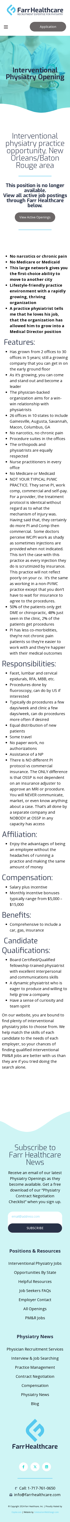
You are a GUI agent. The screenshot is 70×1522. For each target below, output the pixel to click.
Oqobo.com (16, 1512)
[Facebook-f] (23, 1467)
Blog (35, 1403)
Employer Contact (35, 1299)
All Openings (35, 1308)
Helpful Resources (35, 1281)
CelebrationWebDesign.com (46, 1512)
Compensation (35, 1385)
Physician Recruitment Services (35, 1349)
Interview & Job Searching (35, 1358)
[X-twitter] (35, 1467)
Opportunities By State (35, 1272)
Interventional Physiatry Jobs (35, 1263)
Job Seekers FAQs (35, 1290)
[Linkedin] (46, 1467)
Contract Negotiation (35, 1376)
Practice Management (35, 1367)
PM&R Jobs (35, 1317)
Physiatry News (35, 1394)
